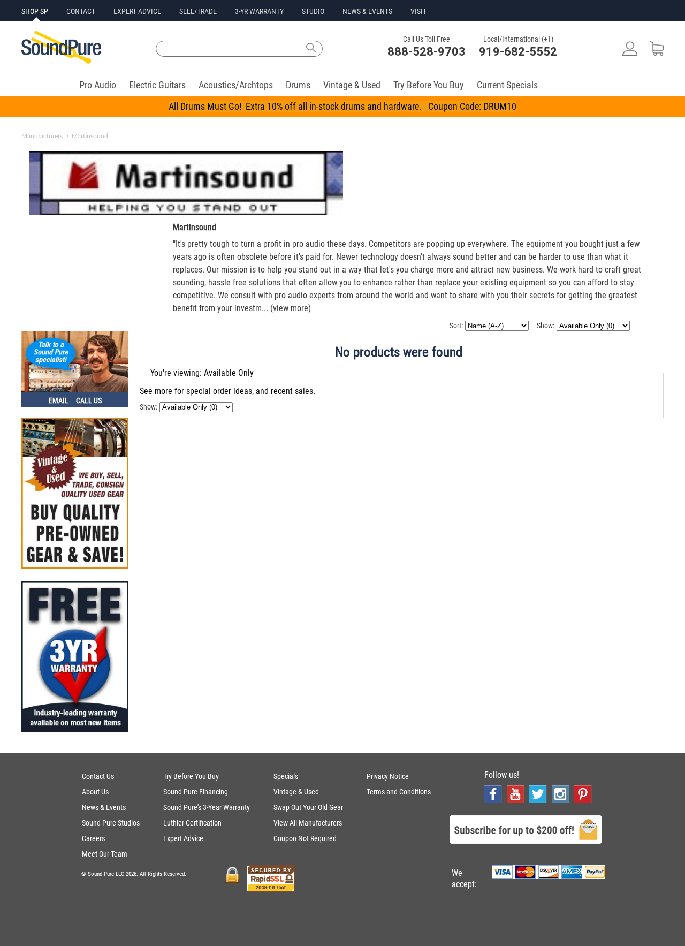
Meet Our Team (104, 854)
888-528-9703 (426, 51)
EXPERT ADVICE (137, 11)
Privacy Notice (388, 776)
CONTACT (80, 11)
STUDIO (313, 11)
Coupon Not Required (305, 838)
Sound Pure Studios (111, 823)
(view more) (290, 308)
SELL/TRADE (198, 11)
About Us (95, 792)
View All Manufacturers (307, 823)
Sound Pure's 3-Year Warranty (206, 807)
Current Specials (507, 84)
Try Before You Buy (428, 84)
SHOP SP (34, 11)
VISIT (418, 11)
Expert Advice (183, 838)
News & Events (104, 807)
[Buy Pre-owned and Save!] (74, 494)
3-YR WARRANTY (259, 11)
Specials (285, 776)
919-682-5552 (518, 51)
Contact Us (98, 776)
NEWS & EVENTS (367, 11)
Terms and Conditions (399, 792)
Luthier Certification (192, 823)
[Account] (629, 53)
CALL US (89, 400)
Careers (93, 838)
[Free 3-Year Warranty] (74, 658)
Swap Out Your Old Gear (308, 807)
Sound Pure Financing (195, 792)
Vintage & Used (351, 84)
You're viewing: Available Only (202, 373)
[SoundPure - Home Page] (61, 61)
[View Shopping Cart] (657, 53)
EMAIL (58, 400)
